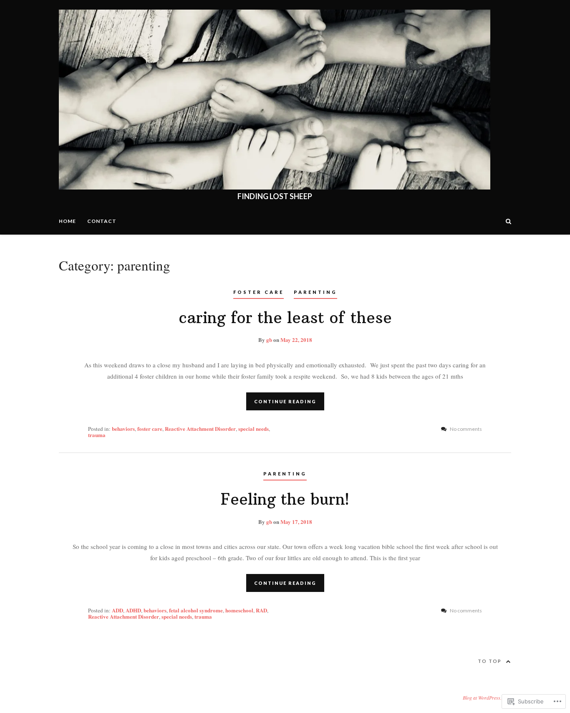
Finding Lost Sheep (274, 196)
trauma (97, 435)
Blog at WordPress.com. (487, 697)
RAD (261, 610)
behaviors (123, 428)
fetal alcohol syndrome (196, 610)
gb (269, 340)
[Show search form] (508, 221)
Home (67, 221)
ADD (117, 610)
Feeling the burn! (285, 499)
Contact (101, 221)
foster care (258, 292)
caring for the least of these (285, 317)
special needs (253, 428)
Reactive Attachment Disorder (200, 428)
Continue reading (285, 401)
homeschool (239, 610)
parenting (315, 292)
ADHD (133, 610)
